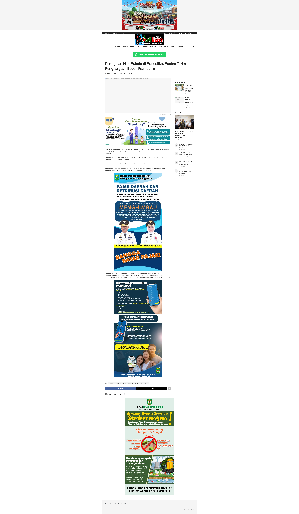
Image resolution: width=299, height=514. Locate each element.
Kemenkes (118, 383)
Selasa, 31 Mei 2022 (117, 73)
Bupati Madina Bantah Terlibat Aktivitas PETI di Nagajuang (180, 134)
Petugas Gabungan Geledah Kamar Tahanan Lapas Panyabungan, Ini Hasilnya (189, 101)
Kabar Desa (153, 46)
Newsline (125, 46)
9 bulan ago (189, 93)
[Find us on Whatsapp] (188, 33)
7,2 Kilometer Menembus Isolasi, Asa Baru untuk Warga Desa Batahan (189, 88)
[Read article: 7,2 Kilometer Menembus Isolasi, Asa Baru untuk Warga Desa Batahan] (179, 87)
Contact (107, 504)
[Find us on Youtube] (185, 33)
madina (124, 383)
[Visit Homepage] (149, 40)
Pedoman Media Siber (115, 33)
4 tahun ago (189, 107)
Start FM (180, 46)
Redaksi (122, 33)
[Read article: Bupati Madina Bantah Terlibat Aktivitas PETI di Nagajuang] (184, 122)
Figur (160, 46)
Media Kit (107, 33)
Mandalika (130, 383)
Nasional (145, 46)
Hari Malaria (111, 383)
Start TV (173, 46)
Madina (132, 46)
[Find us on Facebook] (177, 33)
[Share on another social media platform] (169, 388)
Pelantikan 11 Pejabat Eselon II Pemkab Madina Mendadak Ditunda (186, 145)
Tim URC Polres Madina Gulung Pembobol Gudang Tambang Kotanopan (185, 154)
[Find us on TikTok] (181, 33)
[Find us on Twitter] (179, 33)
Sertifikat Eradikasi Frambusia (141, 383)
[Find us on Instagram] (183, 33)
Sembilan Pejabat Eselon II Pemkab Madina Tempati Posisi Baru (185, 171)
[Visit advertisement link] (149, 15)
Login (192, 33)
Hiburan (166, 46)
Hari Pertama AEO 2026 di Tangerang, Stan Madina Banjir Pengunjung (185, 163)
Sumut (138, 46)
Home (118, 46)
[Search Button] (193, 46)
